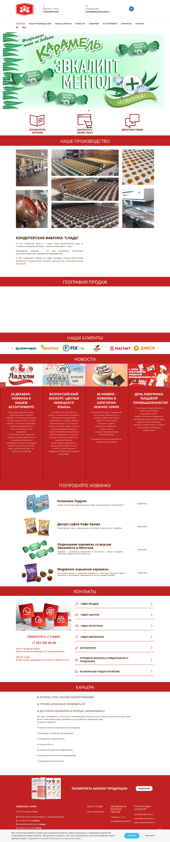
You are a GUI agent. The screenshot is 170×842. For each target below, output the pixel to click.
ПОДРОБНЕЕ (144, 788)
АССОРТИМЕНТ (110, 23)
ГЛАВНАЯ (20, 23)
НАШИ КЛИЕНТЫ (63, 23)
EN (17, 27)
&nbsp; (21, 459)
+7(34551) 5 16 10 (118, 817)
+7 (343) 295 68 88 (25, 820)
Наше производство (95, 811)
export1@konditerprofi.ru (144, 822)
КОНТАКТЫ (126, 23)
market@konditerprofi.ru (28, 824)
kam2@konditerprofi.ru (143, 814)
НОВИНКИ (94, 23)
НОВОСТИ (80, 23)
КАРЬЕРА (140, 23)
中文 (24, 27)
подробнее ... (142, 504)
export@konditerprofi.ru (144, 818)
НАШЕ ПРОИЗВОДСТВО (40, 23)
